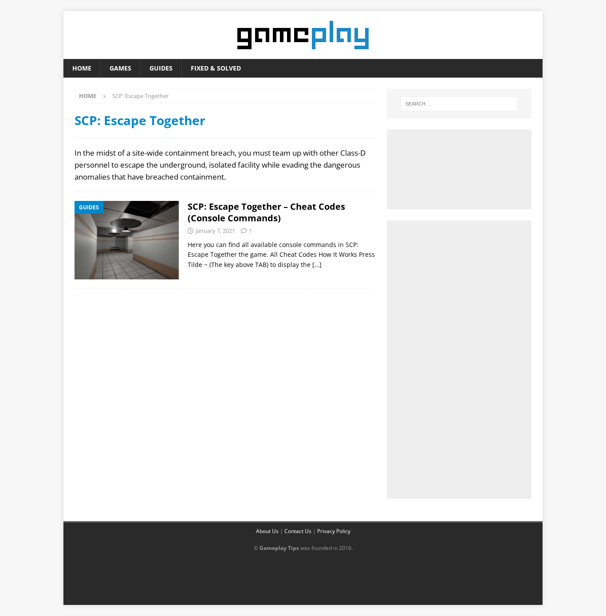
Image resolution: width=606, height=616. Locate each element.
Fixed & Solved (216, 68)
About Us (267, 531)
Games (120, 68)
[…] (317, 264)
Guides (161, 68)
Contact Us (297, 531)
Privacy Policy (333, 531)
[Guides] (127, 240)
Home (81, 68)
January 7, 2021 (215, 231)
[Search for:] (459, 103)
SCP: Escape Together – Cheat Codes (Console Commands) (266, 212)
